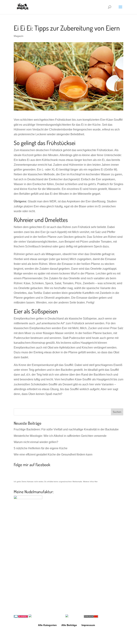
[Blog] (40, 616)
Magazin (18, 36)
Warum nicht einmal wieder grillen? (36, 442)
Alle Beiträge (69, 625)
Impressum (88, 625)
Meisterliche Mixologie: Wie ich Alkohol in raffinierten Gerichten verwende (60, 435)
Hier (96, 482)
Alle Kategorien (47, 625)
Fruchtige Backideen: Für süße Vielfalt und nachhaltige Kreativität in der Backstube (66, 429)
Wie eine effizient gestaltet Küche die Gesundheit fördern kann (53, 454)
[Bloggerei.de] (21, 616)
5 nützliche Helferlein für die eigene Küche (40, 448)
